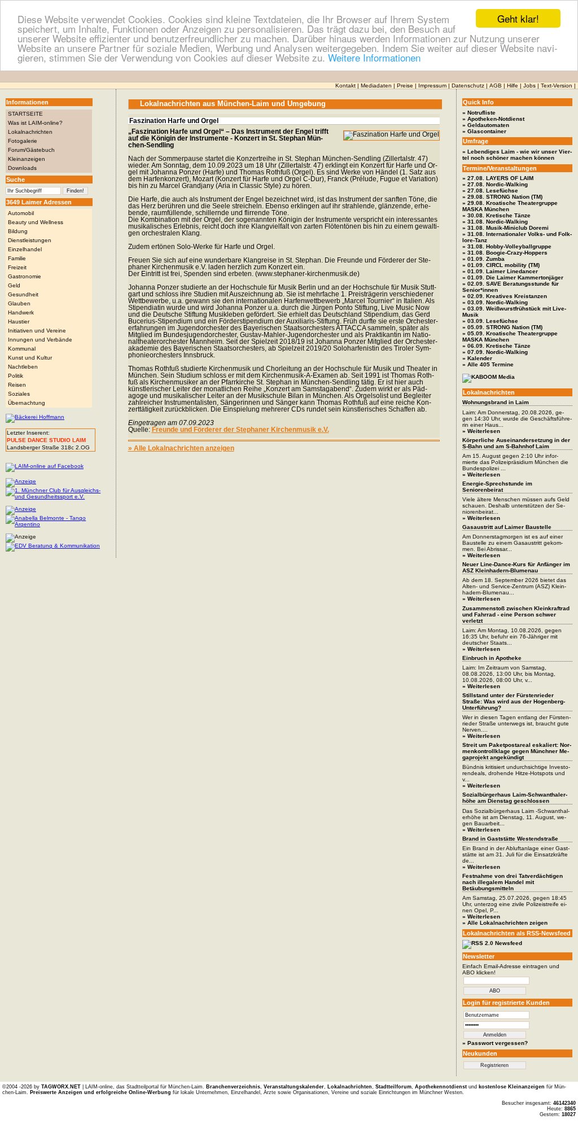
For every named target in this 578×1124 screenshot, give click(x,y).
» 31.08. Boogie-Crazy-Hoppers (505, 253)
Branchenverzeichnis (233, 1087)
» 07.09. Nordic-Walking (495, 352)
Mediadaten (376, 85)
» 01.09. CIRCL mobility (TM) (501, 265)
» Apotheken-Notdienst (493, 119)
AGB (495, 85)
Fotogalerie (22, 141)
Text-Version (556, 85)
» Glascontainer (484, 131)
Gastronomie (24, 276)
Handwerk (21, 312)
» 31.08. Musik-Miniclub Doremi (505, 228)
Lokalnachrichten (30, 132)
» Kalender (477, 358)
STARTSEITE (25, 114)
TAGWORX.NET (61, 1087)
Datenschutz (468, 85)
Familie (17, 258)
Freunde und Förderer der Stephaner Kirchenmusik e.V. (240, 429)
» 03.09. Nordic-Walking (495, 302)
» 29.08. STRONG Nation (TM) (502, 197)
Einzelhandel (25, 249)
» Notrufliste (479, 113)
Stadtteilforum (393, 1087)
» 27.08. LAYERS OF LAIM (497, 178)
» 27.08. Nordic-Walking (495, 184)
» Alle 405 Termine (488, 364)
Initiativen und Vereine (37, 330)
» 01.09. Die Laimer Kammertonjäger (512, 277)
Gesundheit (23, 294)
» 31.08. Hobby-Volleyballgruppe (506, 246)
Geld (14, 285)
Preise (405, 85)
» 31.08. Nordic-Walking (495, 221)
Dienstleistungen (29, 240)
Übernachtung (26, 403)
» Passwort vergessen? (495, 1043)
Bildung (18, 231)
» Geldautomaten (485, 125)
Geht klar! (518, 18)
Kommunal (22, 348)
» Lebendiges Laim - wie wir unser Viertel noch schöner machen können (517, 154)
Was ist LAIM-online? (35, 123)
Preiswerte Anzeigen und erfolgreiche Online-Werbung (100, 1092)
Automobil (21, 213)
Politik (15, 376)
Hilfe (512, 85)
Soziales (19, 394)
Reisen (17, 385)
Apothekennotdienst (441, 1087)
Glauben (19, 303)
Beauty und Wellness (35, 222)
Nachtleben (23, 367)
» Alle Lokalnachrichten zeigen (505, 923)
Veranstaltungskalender (294, 1087)
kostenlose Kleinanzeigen (512, 1087)
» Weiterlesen (481, 431)
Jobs (529, 85)
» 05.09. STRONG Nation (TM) (502, 327)
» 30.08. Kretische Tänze (496, 215)
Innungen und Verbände (40, 339)
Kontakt (345, 85)
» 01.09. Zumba (483, 259)
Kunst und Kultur (30, 358)
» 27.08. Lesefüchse (490, 190)
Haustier (18, 321)
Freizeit (17, 267)
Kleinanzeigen (26, 159)
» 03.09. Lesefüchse (490, 321)
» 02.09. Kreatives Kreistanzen (504, 296)
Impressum (432, 85)
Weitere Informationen (374, 57)
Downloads (22, 168)
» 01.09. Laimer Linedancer (500, 271)
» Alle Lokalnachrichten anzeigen (181, 448)
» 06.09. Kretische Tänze (496, 346)
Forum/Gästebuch (31, 150)
